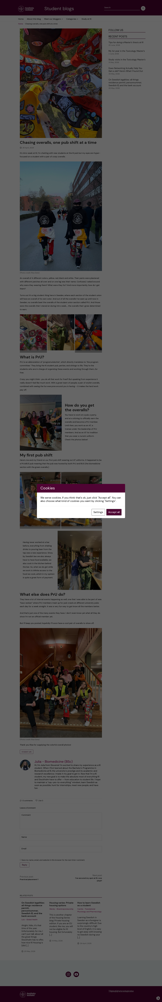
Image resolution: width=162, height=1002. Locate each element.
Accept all (114, 512)
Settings (98, 512)
